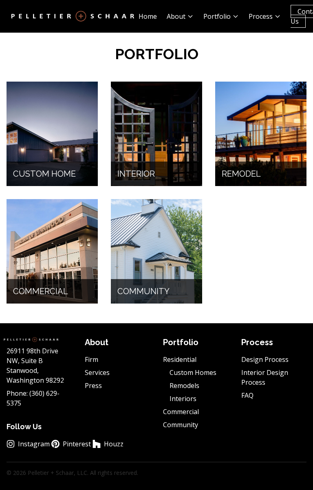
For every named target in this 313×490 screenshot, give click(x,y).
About (176, 16)
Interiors (183, 398)
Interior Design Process (264, 377)
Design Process (265, 359)
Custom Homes (193, 372)
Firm (91, 359)
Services (97, 372)
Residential (179, 359)
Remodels (184, 385)
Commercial (181, 411)
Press (93, 385)
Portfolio (217, 16)
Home (148, 16)
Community (180, 424)
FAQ (247, 395)
